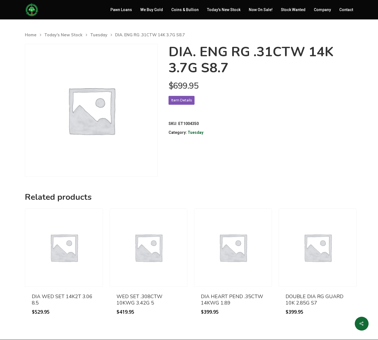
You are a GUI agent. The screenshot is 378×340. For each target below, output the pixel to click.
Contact (346, 10)
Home (31, 34)
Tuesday (98, 34)
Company (322, 10)
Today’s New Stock (223, 10)
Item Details (181, 100)
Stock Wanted (293, 10)
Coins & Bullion (185, 10)
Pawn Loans (121, 10)
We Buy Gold (151, 10)
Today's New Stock (63, 34)
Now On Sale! (261, 10)
